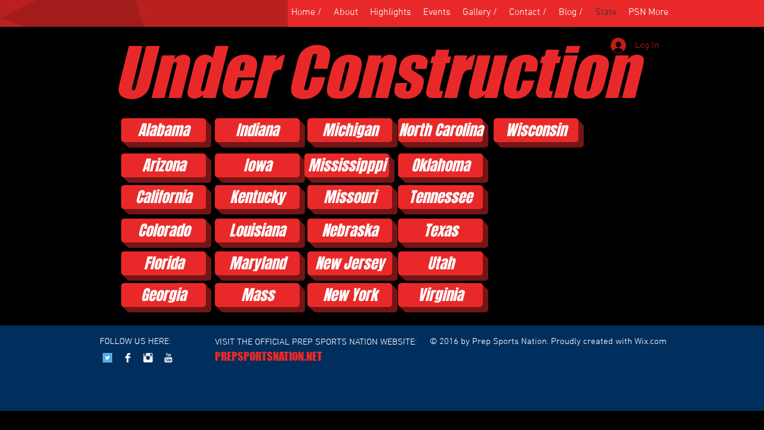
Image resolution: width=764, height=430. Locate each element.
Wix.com (650, 341)
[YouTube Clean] (168, 358)
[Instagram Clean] (148, 358)
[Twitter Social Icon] (107, 358)
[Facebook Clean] (128, 358)
